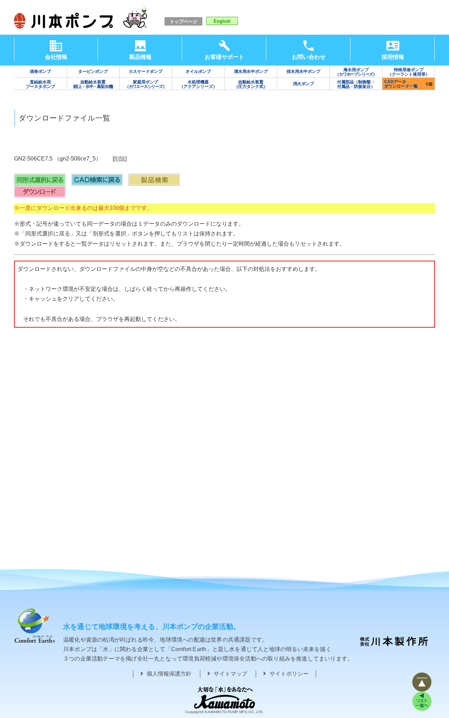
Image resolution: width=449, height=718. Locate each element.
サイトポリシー (289, 674)
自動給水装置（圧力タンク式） (251, 84)
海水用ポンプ (356, 72)
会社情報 (56, 57)
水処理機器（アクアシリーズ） (198, 84)
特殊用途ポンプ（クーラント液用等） (409, 72)
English (222, 21)
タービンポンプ (93, 71)
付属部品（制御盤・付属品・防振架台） (356, 84)
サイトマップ (230, 674)
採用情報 (393, 57)
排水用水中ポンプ (303, 71)
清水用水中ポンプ (251, 71)
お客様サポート (224, 57)
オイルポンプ (198, 71)
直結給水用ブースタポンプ (40, 84)
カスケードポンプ (145, 71)
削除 (119, 159)
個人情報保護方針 (169, 674)
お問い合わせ (309, 57)
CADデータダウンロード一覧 (401, 84)
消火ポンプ (303, 83)
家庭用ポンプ (146, 84)
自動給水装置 (93, 84)
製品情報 (140, 57)
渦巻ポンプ (40, 71)
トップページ (183, 21)
